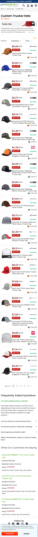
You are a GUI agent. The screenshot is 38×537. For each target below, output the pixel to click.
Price (28, 41)
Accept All (10, 533)
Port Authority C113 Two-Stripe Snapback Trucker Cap (23, 373)
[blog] (27, 524)
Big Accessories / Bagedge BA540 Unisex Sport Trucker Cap (24, 190)
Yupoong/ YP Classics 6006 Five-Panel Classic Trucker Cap (24, 223)
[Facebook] (9, 524)
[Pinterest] (13, 524)
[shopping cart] (31, 5)
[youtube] (18, 524)
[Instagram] (22, 524)
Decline (26, 533)
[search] (23, 5)
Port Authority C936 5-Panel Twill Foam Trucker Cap (24, 357)
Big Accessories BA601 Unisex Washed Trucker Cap (23, 239)
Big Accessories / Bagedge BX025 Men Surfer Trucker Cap (23, 138)
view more (31, 32)
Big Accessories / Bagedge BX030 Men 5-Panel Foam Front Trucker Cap (24, 172)
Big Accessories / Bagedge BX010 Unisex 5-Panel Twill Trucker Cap (22, 71)
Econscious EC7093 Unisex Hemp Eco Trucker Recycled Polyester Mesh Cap (22, 323)
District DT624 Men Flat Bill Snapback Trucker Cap (22, 155)
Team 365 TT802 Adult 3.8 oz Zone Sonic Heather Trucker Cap (24, 340)
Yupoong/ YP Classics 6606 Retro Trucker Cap (22, 256)
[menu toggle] (35, 5)
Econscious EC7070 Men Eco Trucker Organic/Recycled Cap (23, 122)
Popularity (15, 41)
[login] (28, 5)
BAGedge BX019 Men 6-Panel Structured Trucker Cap (23, 105)
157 (2, 18)
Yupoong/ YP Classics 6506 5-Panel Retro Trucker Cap (23, 89)
